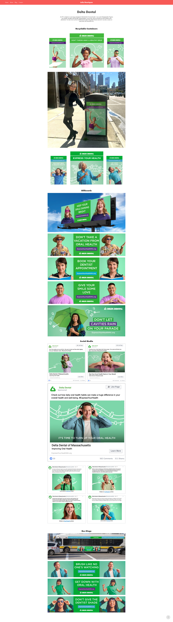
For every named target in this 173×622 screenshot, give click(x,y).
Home (6, 2)
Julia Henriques (86, 2)
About (11, 2)
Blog (16, 2)
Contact (21, 2)
